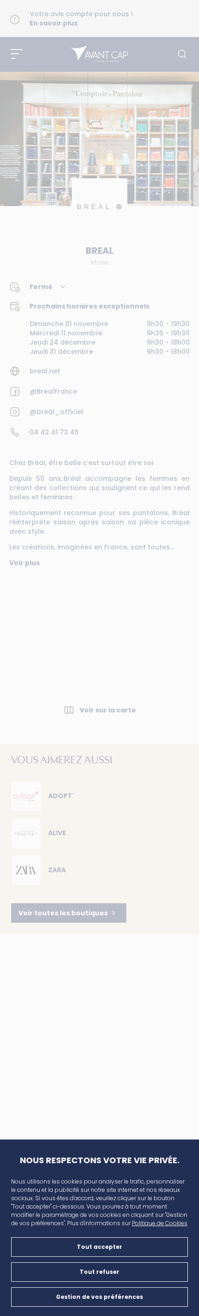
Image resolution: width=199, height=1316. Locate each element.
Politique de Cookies (159, 1223)
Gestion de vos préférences (99, 1297)
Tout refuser (99, 1272)
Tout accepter (99, 1247)
